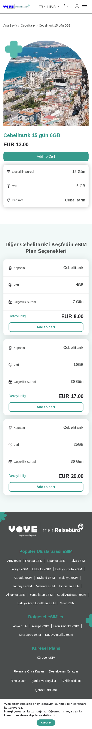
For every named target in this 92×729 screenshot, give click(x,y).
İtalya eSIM (77, 560)
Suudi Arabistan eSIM (71, 594)
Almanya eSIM (15, 594)
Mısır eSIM (67, 603)
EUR (52, 6)
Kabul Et (46, 722)
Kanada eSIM (23, 577)
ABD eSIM (14, 560)
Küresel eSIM (46, 657)
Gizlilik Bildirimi (71, 680)
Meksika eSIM (41, 569)
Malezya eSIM (68, 577)
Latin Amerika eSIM (66, 626)
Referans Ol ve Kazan (29, 671)
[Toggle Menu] (85, 6)
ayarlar (78, 711)
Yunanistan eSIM (41, 594)
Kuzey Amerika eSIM (59, 634)
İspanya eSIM (56, 560)
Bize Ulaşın (18, 680)
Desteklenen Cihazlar (63, 671)
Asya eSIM (20, 626)
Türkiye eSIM (19, 569)
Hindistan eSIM (69, 586)
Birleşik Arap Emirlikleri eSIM (37, 603)
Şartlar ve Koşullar (43, 680)
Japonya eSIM (22, 586)
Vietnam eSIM (45, 586)
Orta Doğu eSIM (30, 634)
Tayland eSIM (45, 577)
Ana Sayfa (10, 25)
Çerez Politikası (46, 690)
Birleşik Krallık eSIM (68, 569)
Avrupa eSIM (40, 626)
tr (41, 6)
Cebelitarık (28, 25)
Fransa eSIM (34, 560)
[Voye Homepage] (16, 6)
